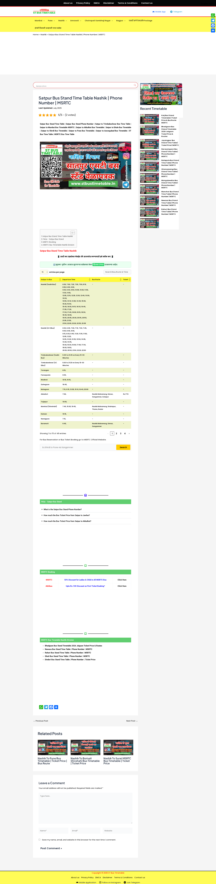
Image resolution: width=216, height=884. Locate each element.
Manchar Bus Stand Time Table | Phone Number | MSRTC (170, 194)
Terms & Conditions (128, 3)
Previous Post (40, 721)
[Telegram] (213, 20)
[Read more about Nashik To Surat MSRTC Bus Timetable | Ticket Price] (118, 747)
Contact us (146, 3)
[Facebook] (213, 25)
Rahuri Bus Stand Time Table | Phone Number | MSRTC (68, 653)
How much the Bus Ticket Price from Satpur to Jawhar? (67, 515)
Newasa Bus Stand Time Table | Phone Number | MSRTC (68, 649)
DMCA (97, 3)
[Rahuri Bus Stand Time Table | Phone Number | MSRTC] (149, 223)
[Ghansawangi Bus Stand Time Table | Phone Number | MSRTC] (149, 178)
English (204, 3)
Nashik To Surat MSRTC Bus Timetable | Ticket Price (117, 761)
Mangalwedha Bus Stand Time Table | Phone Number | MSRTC (169, 184)
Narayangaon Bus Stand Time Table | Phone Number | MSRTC (169, 153)
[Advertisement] (108, 54)
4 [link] (125, 433)
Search (123, 447)
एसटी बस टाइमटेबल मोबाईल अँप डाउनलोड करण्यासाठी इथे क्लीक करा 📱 (87, 256)
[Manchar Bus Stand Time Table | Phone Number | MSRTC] (149, 200)
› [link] (129, 433)
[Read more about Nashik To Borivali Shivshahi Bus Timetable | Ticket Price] (85, 747)
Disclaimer (108, 3)
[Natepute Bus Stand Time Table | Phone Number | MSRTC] (149, 166)
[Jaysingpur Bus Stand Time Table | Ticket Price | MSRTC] (149, 144)
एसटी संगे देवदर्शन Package (140, 20)
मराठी (211, 3)
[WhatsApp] (213, 15)
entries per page (56, 272)
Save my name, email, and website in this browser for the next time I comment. (79, 839)
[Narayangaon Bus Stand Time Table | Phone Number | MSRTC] (149, 155)
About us (68, 3)
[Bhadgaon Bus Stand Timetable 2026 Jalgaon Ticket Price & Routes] (149, 130)
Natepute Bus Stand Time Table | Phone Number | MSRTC (170, 162)
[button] (43, 20)
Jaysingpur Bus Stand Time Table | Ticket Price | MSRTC (170, 142)
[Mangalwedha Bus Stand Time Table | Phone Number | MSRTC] (149, 189)
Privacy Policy (83, 3)
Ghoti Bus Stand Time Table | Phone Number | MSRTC (67, 656)
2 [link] (116, 433)
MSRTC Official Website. (95, 439)
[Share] (213, 30)
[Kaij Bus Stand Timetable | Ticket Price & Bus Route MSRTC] (149, 119)
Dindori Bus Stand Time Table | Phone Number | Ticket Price (70, 659)
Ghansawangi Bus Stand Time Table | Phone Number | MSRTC (169, 173)
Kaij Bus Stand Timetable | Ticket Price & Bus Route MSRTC (169, 119)
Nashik (61, 20)
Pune (50, 20)
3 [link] (120, 433)
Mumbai (38, 20)
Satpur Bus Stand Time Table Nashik (57, 236)
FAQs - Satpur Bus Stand (53, 239)
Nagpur (119, 20)
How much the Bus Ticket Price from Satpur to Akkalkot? (67, 521)
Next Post (132, 721)
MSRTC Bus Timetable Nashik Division (58, 245)
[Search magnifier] (135, 85)
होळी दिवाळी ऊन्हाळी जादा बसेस (48, 28)
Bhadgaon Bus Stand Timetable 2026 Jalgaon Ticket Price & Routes (73, 646)
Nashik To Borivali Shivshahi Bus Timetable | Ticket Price (85, 761)
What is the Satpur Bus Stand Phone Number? (63, 509)
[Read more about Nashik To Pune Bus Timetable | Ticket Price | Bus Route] (53, 747)
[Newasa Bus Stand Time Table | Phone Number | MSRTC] (149, 212)
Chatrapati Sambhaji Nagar (97, 20)
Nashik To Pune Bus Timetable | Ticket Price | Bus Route (52, 761)
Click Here (122, 580)
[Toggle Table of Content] (71, 233)
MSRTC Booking (49, 242)
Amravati (74, 20)
